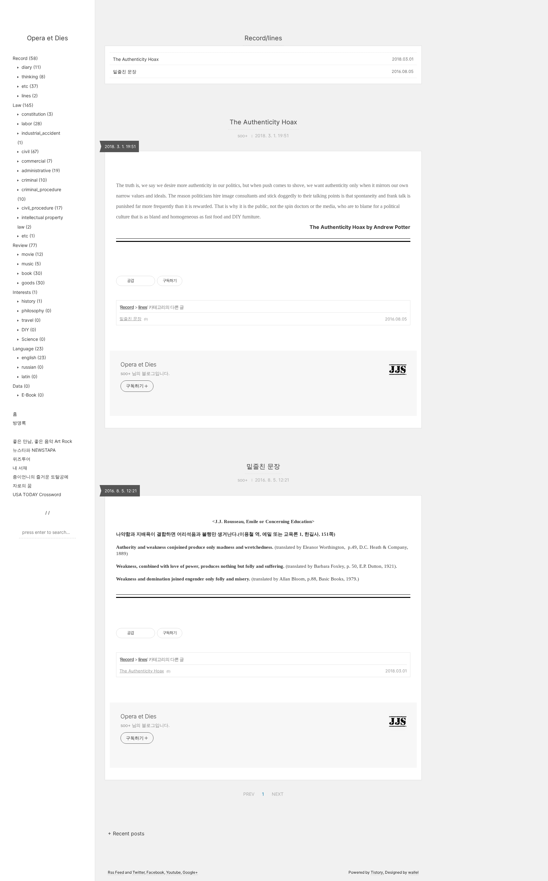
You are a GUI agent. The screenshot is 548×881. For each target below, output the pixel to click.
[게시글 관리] (148, 281)
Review (25, 245)
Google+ (190, 872)
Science (32, 339)
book (31, 273)
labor (31, 123)
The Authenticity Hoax (136, 59)
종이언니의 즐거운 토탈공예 (40, 476)
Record (25, 58)
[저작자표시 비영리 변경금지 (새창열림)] (190, 280)
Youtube (173, 872)
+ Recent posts (126, 833)
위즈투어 (21, 459)
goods (32, 282)
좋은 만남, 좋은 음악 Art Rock (42, 441)
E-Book (32, 395)
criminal (33, 180)
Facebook (155, 872)
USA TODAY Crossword (37, 494)
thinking (32, 76)
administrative (40, 170)
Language (28, 348)
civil (29, 151)
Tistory (377, 872)
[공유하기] (140, 281)
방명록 (19, 422)
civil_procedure (41, 208)
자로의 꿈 (22, 485)
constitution (36, 114)
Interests (25, 292)
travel (30, 320)
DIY (28, 329)
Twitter (139, 872)
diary (30, 67)
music (30, 263)
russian (31, 367)
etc (29, 86)
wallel (413, 872)
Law (23, 105)
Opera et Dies (47, 38)
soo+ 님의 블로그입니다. (145, 373)
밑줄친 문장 (124, 71)
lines (29, 95)
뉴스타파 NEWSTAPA (34, 450)
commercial (36, 161)
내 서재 (20, 467)
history (31, 301)
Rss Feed (116, 872)
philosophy (35, 310)
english (33, 357)
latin (28, 376)
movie (31, 254)
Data (21, 386)
